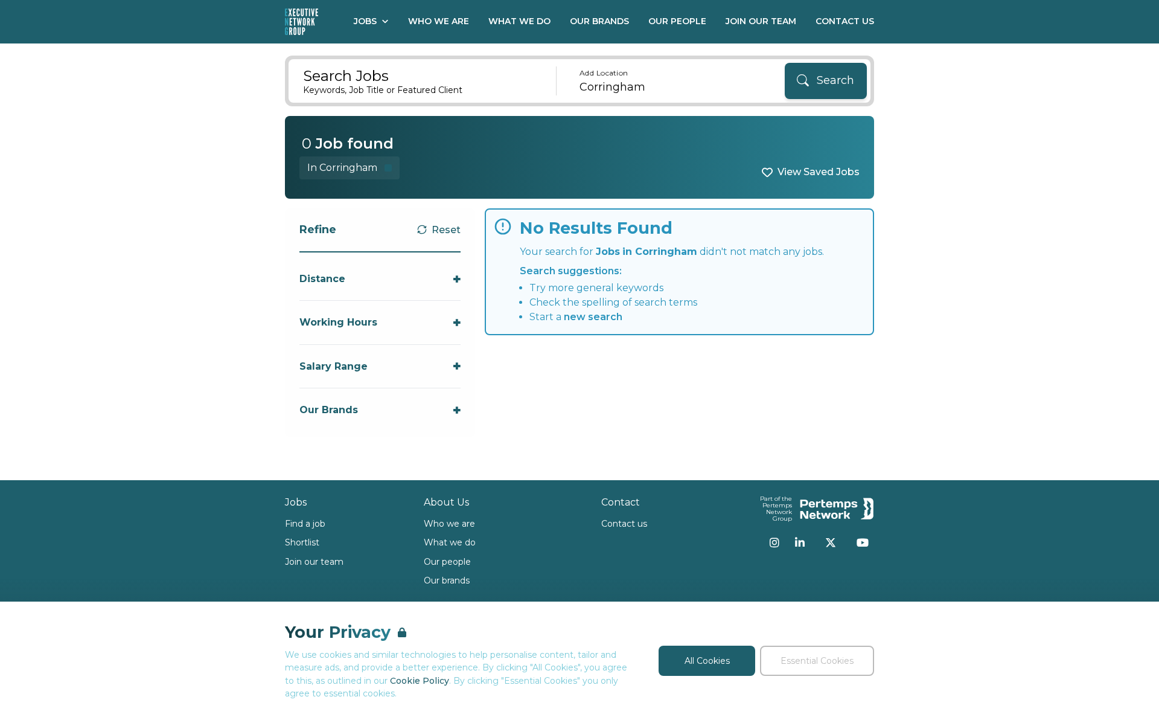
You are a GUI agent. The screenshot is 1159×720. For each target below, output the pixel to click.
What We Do (519, 21)
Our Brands (599, 21)
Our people (447, 561)
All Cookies (707, 660)
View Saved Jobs (818, 172)
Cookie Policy (419, 680)
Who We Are (438, 21)
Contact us (624, 523)
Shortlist (302, 542)
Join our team (314, 561)
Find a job (305, 523)
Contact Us (845, 21)
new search (593, 317)
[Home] (301, 21)
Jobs (365, 21)
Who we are (449, 523)
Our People (677, 21)
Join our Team (761, 21)
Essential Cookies (817, 660)
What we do (450, 542)
